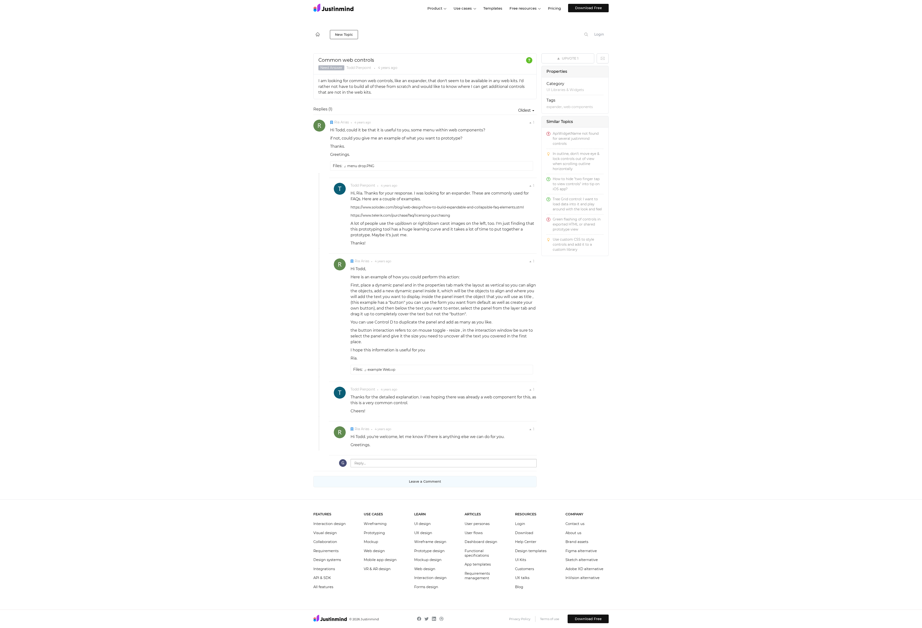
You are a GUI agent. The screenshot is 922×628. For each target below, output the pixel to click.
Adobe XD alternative (584, 569)
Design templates (530, 551)
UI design (422, 524)
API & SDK (322, 578)
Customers (524, 569)
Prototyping (374, 533)
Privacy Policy (519, 619)
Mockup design (428, 560)
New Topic (344, 34)
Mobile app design (380, 560)
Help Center (525, 542)
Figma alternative (581, 551)
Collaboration (325, 542)
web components (578, 107)
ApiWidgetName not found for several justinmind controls (576, 138)
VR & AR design (377, 569)
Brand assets (576, 542)
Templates (492, 8)
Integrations (324, 569)
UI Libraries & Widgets (565, 90)
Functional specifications (477, 553)
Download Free (588, 8)
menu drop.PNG (360, 166)
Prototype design (429, 551)
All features (323, 587)
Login (599, 34)
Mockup (371, 542)
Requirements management (477, 575)
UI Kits (520, 560)
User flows (474, 533)
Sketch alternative (581, 560)
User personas (477, 524)
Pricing (554, 8)
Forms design (426, 587)
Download (524, 533)
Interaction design (329, 524)
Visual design (325, 533)
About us (573, 533)
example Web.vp (381, 369)
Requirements (326, 551)
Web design (374, 551)
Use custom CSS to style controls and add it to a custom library (573, 244)
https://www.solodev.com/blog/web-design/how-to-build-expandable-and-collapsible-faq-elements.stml (437, 207)
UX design (423, 533)
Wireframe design (430, 542)
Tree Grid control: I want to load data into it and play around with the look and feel (577, 204)
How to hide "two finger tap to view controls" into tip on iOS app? (576, 184)
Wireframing (375, 524)
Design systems (327, 560)
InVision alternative (582, 578)
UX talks (522, 578)
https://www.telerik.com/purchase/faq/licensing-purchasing (400, 215)
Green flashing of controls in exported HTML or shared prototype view (577, 224)
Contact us (574, 524)
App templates (478, 564)
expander (554, 107)
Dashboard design (481, 542)
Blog (519, 587)
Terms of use (549, 619)
